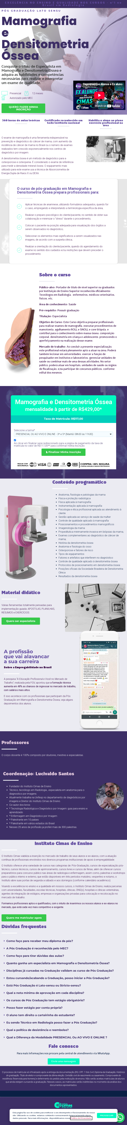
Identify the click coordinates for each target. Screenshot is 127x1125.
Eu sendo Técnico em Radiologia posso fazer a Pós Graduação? (51, 1022)
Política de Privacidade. (81, 1118)
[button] (63, 941)
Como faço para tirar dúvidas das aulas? (35, 956)
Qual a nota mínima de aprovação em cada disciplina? (45, 993)
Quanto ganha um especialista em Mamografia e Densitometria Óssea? (58, 963)
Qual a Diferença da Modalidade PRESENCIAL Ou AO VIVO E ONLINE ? (56, 1037)
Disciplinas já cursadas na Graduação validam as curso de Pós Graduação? (60, 970)
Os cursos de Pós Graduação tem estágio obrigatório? (45, 1000)
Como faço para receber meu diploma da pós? (39, 941)
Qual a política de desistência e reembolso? (37, 1030)
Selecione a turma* (24, 430)
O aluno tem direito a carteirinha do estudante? (40, 1015)
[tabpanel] (99, 680)
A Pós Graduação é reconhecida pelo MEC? (37, 948)
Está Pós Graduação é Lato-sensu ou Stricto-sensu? (43, 985)
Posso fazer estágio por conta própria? (34, 1007)
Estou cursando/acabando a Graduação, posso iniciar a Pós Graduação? (58, 978)
